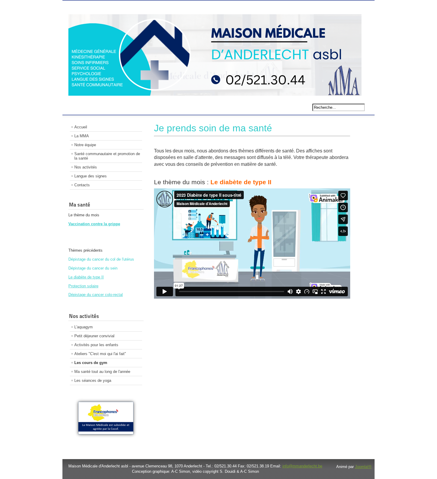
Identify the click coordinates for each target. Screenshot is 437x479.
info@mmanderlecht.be (302, 466)
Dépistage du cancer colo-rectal (95, 294)
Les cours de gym (90, 362)
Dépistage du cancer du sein (92, 268)
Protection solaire (83, 286)
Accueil (80, 127)
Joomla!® (363, 466)
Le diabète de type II (86, 277)
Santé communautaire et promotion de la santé (107, 156)
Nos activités (85, 167)
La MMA (81, 136)
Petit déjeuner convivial (94, 336)
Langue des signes (90, 176)
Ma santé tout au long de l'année (102, 371)
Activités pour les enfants (96, 345)
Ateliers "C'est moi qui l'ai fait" (100, 354)
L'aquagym (83, 327)
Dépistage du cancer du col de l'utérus (101, 259)
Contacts (82, 185)
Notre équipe (85, 145)
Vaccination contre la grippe (94, 224)
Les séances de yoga (92, 380)
